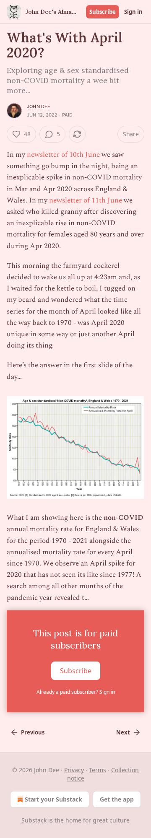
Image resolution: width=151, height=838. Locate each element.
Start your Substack (53, 799)
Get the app (117, 799)
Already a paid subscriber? (75, 691)
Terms (97, 770)
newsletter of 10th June (63, 154)
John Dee (39, 106)
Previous (32, 732)
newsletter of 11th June (85, 200)
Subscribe (102, 12)
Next (123, 732)
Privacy (74, 770)
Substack (34, 820)
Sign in (133, 12)
